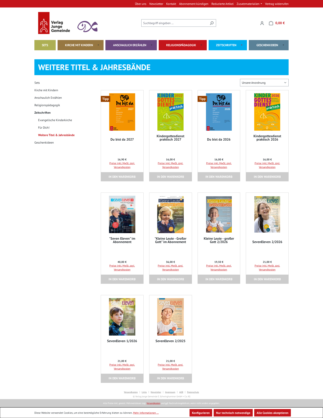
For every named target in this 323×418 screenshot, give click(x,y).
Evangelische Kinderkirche (55, 120)
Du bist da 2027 (122, 139)
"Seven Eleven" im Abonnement (122, 240)
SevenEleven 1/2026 (122, 341)
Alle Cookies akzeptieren (272, 413)
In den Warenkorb (122, 177)
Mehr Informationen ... (146, 412)
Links (144, 392)
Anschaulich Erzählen (48, 97)
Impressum (170, 392)
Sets (37, 82)
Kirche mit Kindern (46, 90)
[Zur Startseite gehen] (57, 23)
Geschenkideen (44, 142)
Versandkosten (131, 392)
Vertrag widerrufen (277, 4)
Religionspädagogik (47, 105)
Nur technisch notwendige (233, 413)
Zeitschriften (42, 112)
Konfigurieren (201, 413)
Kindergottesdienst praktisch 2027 (170, 137)
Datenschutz (193, 392)
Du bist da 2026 (218, 139)
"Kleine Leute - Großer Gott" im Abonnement (170, 240)
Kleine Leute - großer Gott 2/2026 (219, 240)
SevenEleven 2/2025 (170, 341)
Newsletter (156, 392)
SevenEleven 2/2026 (267, 242)
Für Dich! (44, 127)
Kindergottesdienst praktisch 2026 (267, 137)
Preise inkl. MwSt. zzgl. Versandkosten (122, 165)
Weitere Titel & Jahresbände (56, 135)
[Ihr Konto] (262, 23)
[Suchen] (211, 23)
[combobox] (174, 23)
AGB (181, 392)
